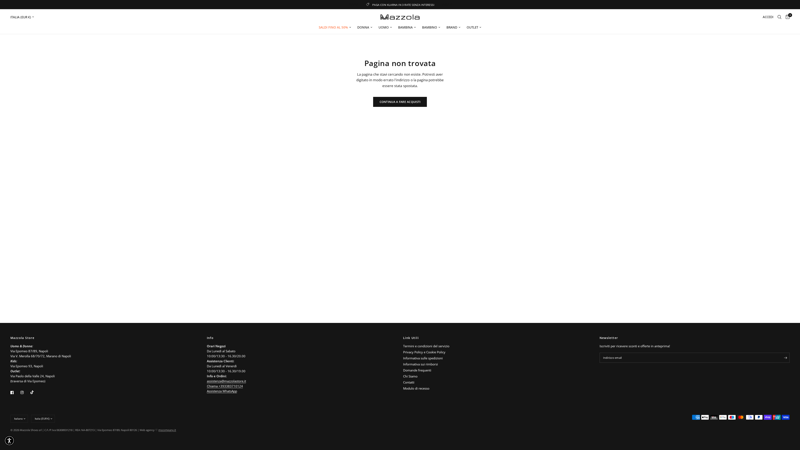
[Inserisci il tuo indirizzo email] (785, 358)
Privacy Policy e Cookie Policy (424, 352)
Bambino (429, 27)
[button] (9, 440)
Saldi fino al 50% (333, 27)
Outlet (472, 27)
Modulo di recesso (416, 388)
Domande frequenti (417, 370)
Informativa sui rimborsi (420, 364)
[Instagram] (25, 392)
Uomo (384, 27)
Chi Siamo (410, 376)
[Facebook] (15, 392)
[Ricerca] (779, 17)
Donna (363, 27)
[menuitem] (335, 27)
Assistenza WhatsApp (222, 391)
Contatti (408, 382)
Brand (451, 27)
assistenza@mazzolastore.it (226, 381)
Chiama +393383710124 (225, 386)
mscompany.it (167, 430)
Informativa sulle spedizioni (423, 358)
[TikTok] (35, 392)
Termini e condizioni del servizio (426, 346)
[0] (787, 17)
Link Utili (411, 337)
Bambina (405, 27)
